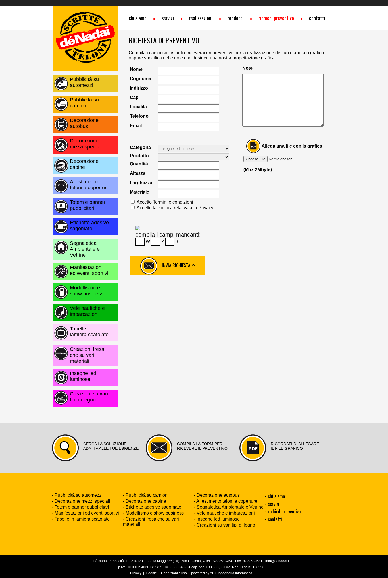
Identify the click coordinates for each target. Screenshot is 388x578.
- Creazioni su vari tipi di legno (224, 525)
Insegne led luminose (83, 376)
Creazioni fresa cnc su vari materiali (87, 355)
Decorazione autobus (84, 123)
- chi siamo (275, 496)
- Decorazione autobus (217, 495)
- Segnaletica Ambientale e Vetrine (229, 507)
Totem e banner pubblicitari (87, 205)
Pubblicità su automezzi (84, 82)
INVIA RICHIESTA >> (176, 265)
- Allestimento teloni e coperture (225, 501)
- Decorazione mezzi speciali (81, 501)
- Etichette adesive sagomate (152, 507)
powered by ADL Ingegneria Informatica (221, 573)
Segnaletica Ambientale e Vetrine (85, 249)
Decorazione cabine (84, 164)
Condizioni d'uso (174, 573)
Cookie (151, 573)
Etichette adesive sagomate (89, 225)
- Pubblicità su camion (145, 495)
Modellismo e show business (86, 291)
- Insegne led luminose (217, 519)
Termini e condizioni (173, 202)
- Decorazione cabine (144, 501)
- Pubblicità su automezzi (77, 495)
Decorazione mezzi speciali (86, 144)
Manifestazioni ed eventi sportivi (89, 270)
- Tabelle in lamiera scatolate (81, 519)
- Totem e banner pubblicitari (80, 507)
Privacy (135, 573)
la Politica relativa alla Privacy (183, 207)
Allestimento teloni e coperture (89, 184)
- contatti (273, 519)
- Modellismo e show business (153, 513)
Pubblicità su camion (84, 103)
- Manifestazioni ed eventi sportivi (85, 513)
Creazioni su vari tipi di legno (89, 397)
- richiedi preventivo (283, 511)
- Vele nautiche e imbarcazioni (224, 513)
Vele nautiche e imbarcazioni (87, 311)
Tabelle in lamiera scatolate (89, 331)
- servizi (272, 503)
